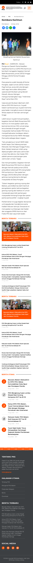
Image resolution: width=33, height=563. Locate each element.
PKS (9, 16)
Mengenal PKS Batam (9, 485)
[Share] (14, 27)
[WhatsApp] (10, 27)
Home (3, 16)
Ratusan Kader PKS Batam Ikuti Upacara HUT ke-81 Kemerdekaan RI (18, 419)
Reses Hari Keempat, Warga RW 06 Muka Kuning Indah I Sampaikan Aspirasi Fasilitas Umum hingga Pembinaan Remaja (13, 534)
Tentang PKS (6, 482)
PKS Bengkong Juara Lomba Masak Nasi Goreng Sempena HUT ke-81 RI (19, 395)
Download (5, 496)
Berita (3, 493)
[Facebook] (3, 27)
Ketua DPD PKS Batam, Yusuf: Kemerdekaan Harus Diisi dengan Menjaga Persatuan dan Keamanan (18, 407)
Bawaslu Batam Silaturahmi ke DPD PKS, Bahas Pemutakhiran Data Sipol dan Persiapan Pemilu (18, 383)
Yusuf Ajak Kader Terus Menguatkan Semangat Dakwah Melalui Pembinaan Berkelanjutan (18, 431)
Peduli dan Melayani (8, 489)
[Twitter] (7, 27)
